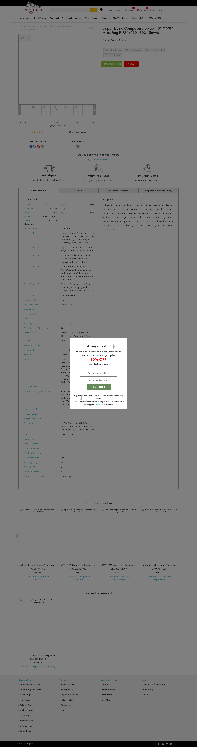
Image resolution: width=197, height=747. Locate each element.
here (98, 405)
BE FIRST (99, 387)
